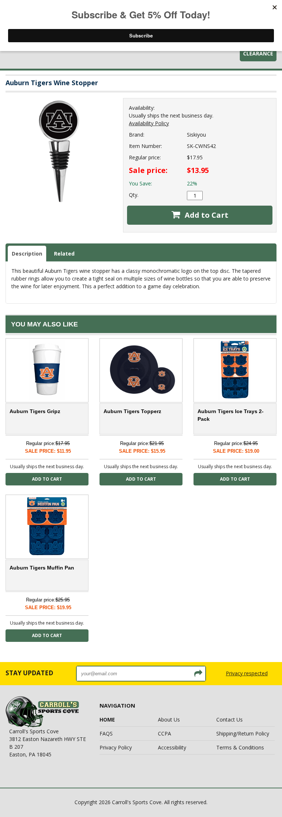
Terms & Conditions (240, 747)
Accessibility (172, 747)
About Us (169, 719)
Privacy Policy (116, 747)
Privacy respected (247, 673)
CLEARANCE (258, 53)
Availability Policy (149, 123)
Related (64, 253)
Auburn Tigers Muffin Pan (42, 568)
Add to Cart (205, 215)
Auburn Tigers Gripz (35, 411)
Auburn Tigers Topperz (132, 411)
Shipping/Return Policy (242, 733)
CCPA (164, 733)
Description (27, 253)
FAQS (106, 733)
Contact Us (229, 719)
